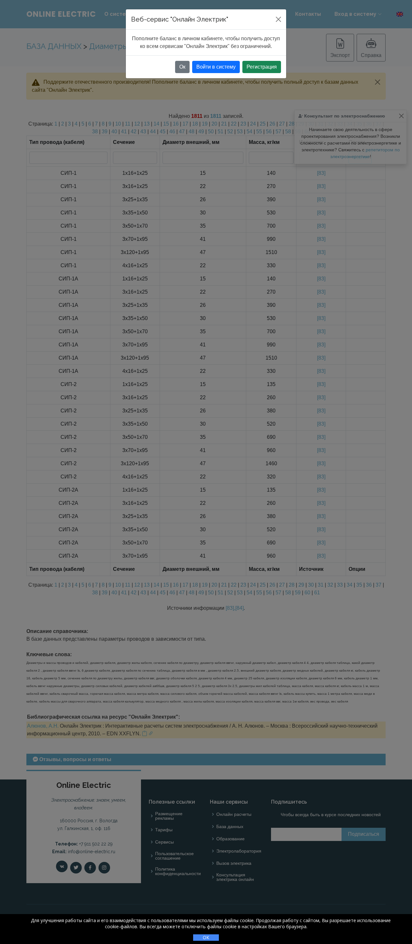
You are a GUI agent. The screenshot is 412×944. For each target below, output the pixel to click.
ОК (206, 937)
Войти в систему (216, 67)
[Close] (278, 19)
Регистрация (262, 67)
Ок (182, 67)
